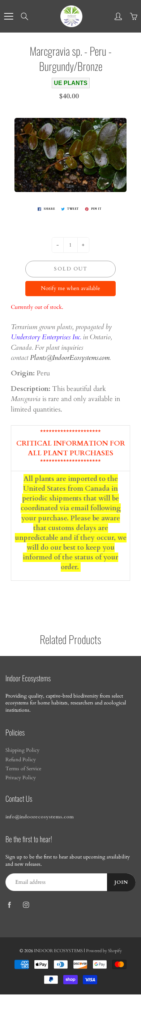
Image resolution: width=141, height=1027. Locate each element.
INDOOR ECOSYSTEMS (58, 951)
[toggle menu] (8, 16)
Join (121, 882)
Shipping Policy (22, 750)
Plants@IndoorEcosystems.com (70, 357)
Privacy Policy (20, 778)
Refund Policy (20, 760)
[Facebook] (9, 904)
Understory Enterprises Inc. (46, 337)
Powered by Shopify (104, 951)
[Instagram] (26, 904)
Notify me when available (70, 288)
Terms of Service (23, 769)
